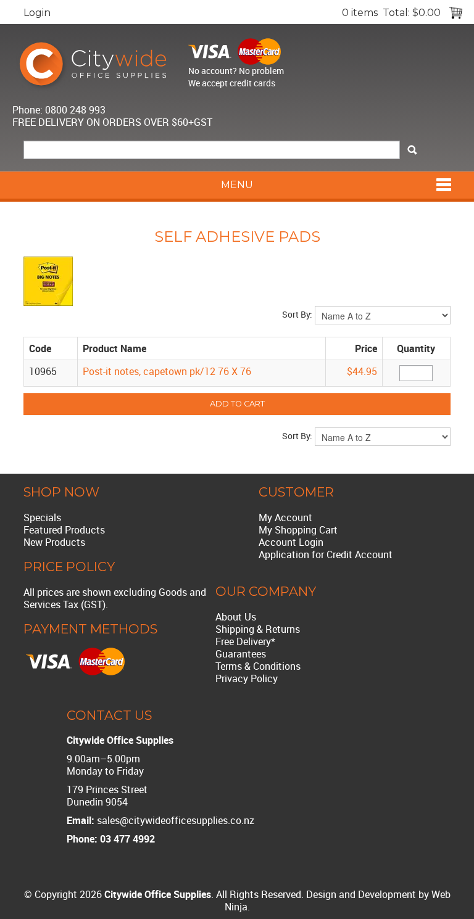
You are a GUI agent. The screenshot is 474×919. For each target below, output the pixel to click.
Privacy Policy (246, 678)
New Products (54, 542)
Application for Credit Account (326, 554)
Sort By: (297, 314)
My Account (285, 517)
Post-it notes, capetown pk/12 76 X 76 (167, 371)
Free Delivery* (245, 641)
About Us (235, 617)
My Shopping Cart (298, 530)
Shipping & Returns (257, 629)
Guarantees (240, 654)
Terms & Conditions (258, 666)
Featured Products (64, 530)
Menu (237, 185)
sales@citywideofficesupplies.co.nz (175, 820)
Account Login (291, 542)
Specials (42, 517)
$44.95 (362, 371)
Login (37, 13)
